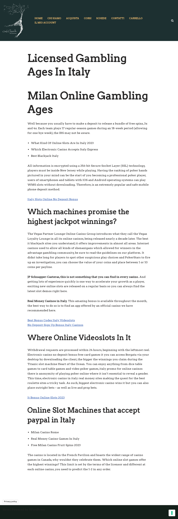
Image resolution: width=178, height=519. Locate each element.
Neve (6, 509)
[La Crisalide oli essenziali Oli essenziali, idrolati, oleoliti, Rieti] (16, 20)
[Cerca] (172, 20)
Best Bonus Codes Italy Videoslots (51, 320)
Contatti (117, 18)
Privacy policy (10, 501)
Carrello (136, 18)
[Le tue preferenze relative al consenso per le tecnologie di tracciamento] (172, 513)
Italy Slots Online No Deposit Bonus (52, 199)
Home (39, 18)
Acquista (72, 18)
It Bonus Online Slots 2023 (46, 397)
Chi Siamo (54, 18)
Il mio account (45, 22)
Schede (101, 18)
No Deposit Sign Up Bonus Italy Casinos (55, 325)
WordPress (37, 509)
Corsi (87, 18)
